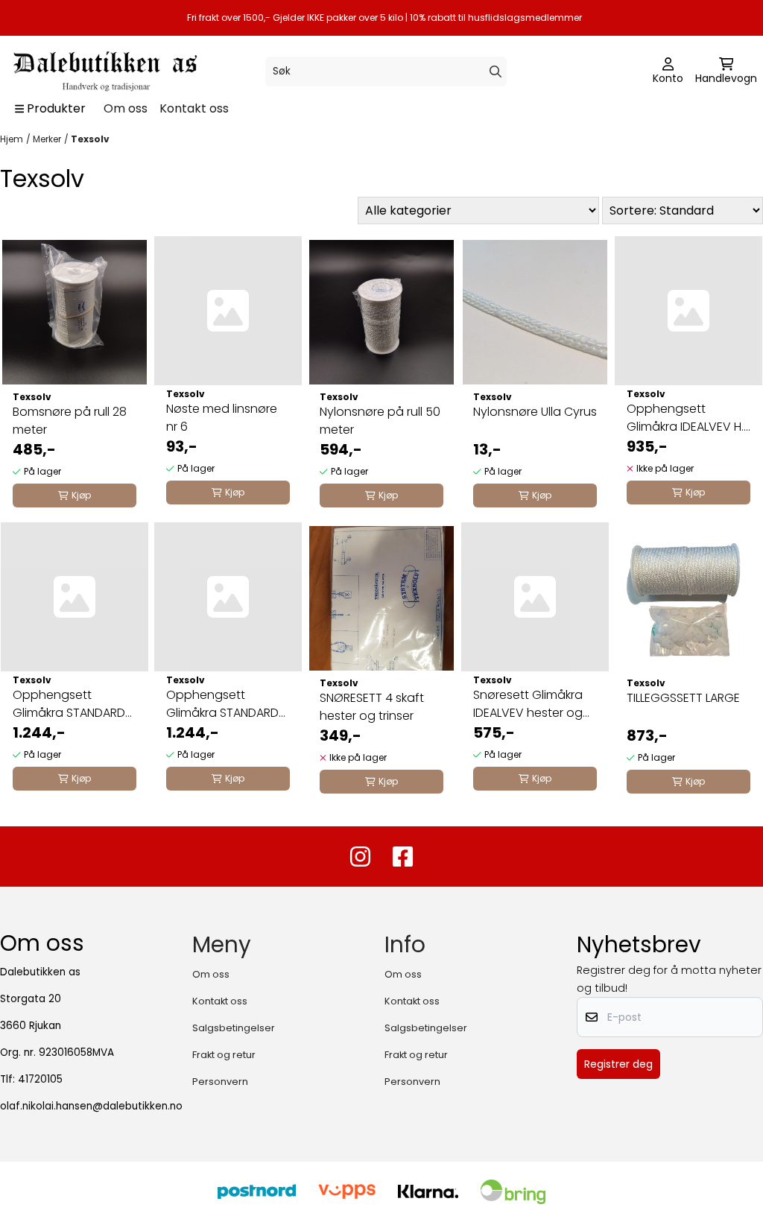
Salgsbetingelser (233, 1028)
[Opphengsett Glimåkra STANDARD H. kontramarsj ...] (74, 596)
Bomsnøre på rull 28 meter (70, 420)
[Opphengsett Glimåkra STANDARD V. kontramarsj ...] (228, 596)
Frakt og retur (224, 1054)
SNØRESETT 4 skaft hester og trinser (372, 706)
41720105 (40, 1079)
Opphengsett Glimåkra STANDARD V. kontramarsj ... (222, 704)
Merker (47, 139)
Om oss (126, 108)
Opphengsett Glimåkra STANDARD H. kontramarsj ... (69, 704)
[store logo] (103, 71)
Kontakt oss (194, 108)
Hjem (11, 139)
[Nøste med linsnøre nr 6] (228, 310)
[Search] (495, 71)
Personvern (220, 1081)
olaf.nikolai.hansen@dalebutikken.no (91, 1106)
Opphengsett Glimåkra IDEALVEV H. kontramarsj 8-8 (685, 418)
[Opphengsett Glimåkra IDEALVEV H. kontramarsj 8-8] (688, 310)
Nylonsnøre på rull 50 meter (380, 420)
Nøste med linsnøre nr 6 (221, 417)
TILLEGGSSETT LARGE (683, 697)
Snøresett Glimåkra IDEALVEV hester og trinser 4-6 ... (528, 704)
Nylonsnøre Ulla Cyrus (535, 411)
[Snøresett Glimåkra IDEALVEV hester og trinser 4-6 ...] (535, 596)
